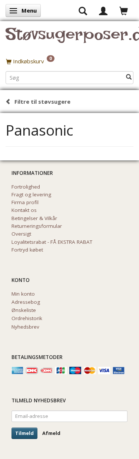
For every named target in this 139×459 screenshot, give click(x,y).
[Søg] (129, 77)
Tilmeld (24, 433)
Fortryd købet (27, 249)
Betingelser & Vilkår (34, 218)
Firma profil (25, 202)
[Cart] (123, 10)
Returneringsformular (36, 226)
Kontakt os (24, 210)
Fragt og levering (31, 194)
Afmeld (51, 433)
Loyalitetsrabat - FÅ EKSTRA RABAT (51, 242)
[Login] (103, 10)
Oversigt (21, 233)
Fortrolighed (25, 186)
